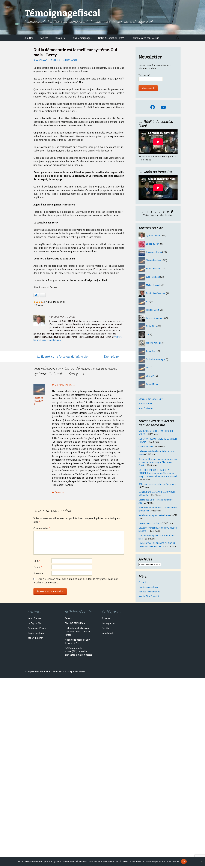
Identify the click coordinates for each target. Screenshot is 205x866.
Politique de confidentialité (37, 671)
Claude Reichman (154, 260)
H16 (148, 301)
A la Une (28, 38)
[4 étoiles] (42, 302)
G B (147, 334)
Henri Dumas (71, 60)
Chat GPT (150, 376)
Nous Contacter (146, 408)
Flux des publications (148, 587)
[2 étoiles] (37, 302)
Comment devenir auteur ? (151, 399)
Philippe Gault (152, 310)
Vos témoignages (82, 38)
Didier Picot (151, 326)
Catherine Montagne (155, 359)
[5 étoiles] (44, 302)
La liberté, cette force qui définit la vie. (60, 356)
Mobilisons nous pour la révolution (154, 515)
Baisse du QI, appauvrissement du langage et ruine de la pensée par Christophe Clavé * (158, 462)
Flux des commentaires (149, 591)
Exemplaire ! (114, 356)
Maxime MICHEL (153, 343)
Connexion (143, 582)
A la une (106, 618)
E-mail (37, 567)
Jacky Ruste (151, 351)
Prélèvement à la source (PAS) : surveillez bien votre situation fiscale (78, 651)
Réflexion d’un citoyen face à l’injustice (157, 484)
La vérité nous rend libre (150, 523)
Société (44, 38)
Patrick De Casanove (156, 293)
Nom (36, 560)
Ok (183, 861)
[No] (201, 861)
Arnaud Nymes (152, 384)
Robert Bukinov (153, 268)
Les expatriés (108, 623)
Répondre (59, 492)
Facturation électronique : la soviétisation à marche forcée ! (78, 631)
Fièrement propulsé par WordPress (69, 671)
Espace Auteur (145, 403)
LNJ (147, 367)
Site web (38, 573)
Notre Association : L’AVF (111, 38)
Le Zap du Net (152, 244)
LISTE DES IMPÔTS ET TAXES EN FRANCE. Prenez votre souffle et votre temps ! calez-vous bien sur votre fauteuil (158, 473)
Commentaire (41, 528)
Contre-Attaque (146, 446)
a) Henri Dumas (153, 235)
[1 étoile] (34, 302)
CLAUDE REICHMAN (75, 623)
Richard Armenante (155, 318)
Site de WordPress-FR (149, 596)
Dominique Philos (154, 252)
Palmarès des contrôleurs (145, 38)
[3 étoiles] (39, 302)
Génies (68, 618)
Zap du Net (60, 38)
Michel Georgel (153, 285)
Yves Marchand (153, 277)
